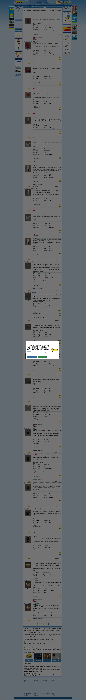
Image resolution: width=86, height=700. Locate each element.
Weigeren (32, 356)
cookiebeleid (29, 351)
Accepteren (42, 356)
